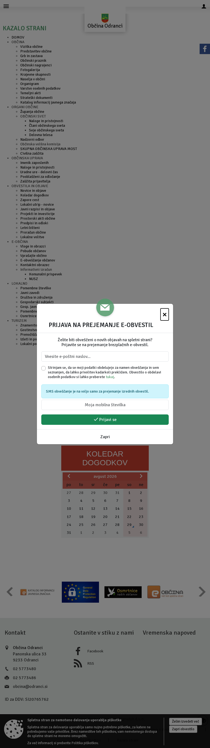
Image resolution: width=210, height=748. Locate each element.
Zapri (105, 437)
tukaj (110, 377)
